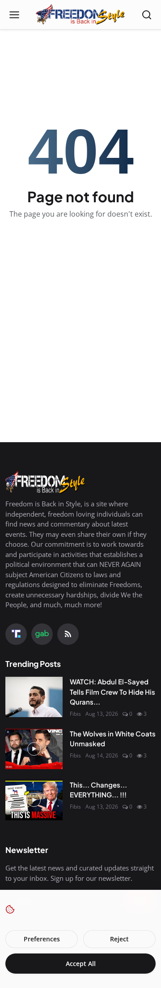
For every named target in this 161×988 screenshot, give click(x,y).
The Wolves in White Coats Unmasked (113, 738)
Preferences (42, 939)
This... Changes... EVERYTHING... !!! (98, 789)
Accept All (81, 963)
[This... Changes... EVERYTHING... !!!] (34, 800)
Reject (119, 939)
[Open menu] (14, 15)
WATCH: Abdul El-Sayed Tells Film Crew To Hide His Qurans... (112, 691)
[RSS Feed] (68, 634)
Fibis (75, 714)
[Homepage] (80, 15)
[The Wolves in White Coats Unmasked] (34, 749)
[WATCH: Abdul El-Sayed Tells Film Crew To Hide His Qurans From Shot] (34, 697)
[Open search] (146, 15)
